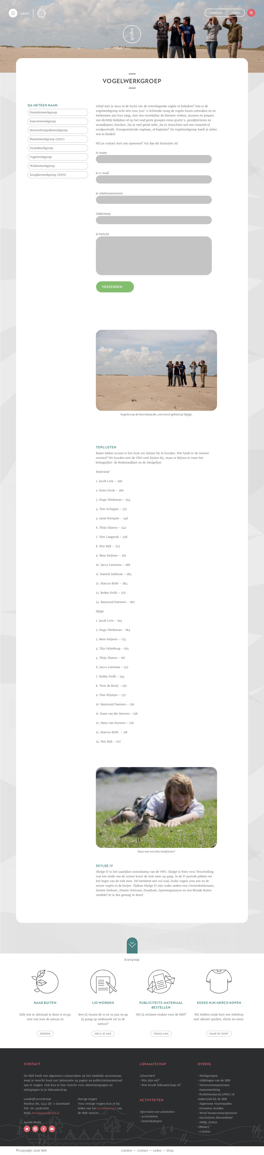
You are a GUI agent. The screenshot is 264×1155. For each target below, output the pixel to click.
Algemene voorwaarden (215, 1103)
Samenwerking (209, 1089)
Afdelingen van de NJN (214, 1080)
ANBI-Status (208, 1122)
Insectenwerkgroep (43, 121)
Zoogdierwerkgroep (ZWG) (48, 175)
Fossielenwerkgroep (43, 112)
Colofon (204, 1131)
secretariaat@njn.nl (45, 1113)
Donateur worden (211, 1108)
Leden (236, 12)
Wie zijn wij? (150, 1080)
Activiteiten (149, 1116)
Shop (170, 1150)
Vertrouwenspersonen (214, 1085)
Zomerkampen (151, 1121)
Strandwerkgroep (41, 148)
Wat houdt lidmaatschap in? (161, 1085)
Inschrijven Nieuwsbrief (215, 1117)
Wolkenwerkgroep (42, 166)
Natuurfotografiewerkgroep (49, 130)
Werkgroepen (208, 1075)
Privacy (204, 1127)
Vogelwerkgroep (41, 157)
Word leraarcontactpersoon (218, 1113)
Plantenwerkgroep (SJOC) (47, 139)
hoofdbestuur (107, 1108)
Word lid (216, 12)
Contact (142, 1150)
